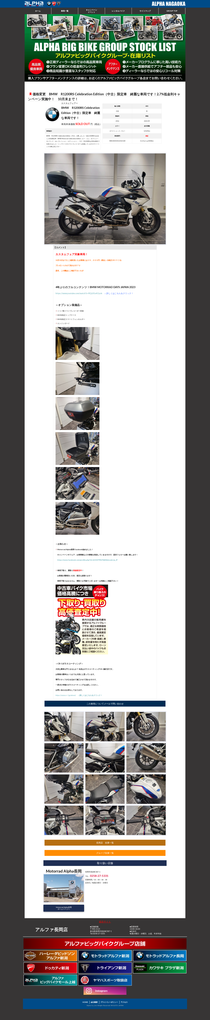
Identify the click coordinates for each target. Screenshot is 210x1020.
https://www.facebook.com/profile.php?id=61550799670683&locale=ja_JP (87, 560)
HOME (85, 1002)
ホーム (38, 11)
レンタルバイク (118, 11)
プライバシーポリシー (109, 1002)
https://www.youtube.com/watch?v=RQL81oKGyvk (79, 293)
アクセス (124, 1002)
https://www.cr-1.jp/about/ (79, 695)
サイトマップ (145, 11)
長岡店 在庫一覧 (105, 842)
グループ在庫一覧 (105, 853)
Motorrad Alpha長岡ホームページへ (64, 908)
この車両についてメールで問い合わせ (105, 703)
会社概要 (94, 1002)
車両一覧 (64, 11)
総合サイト (105, 921)
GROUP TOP (171, 11)
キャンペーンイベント (91, 11)
